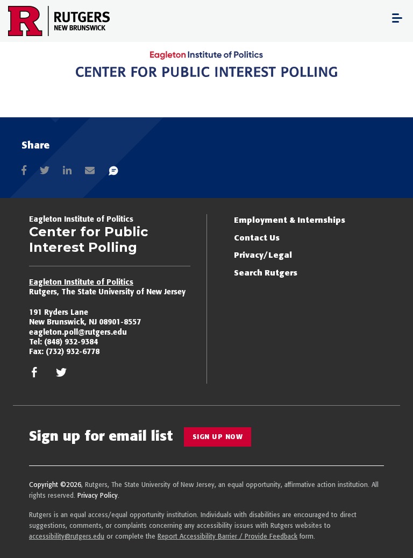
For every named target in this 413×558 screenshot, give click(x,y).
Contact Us (257, 237)
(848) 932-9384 (71, 342)
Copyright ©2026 (55, 485)
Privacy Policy (97, 495)
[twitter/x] (61, 375)
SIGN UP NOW (218, 437)
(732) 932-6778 (72, 351)
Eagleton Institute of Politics (81, 282)
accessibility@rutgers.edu (66, 536)
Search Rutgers (265, 272)
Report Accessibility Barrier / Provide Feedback (227, 536)
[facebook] (34, 375)
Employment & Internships (289, 220)
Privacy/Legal (263, 255)
